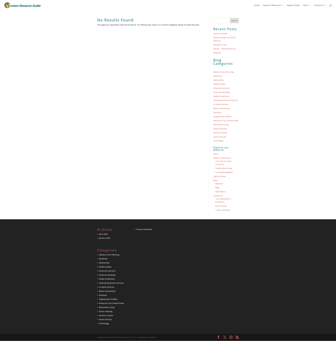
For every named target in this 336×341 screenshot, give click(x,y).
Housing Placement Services (225, 100)
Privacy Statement (144, 229)
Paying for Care (220, 44)
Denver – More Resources (224, 48)
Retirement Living (221, 124)
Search (234, 20)
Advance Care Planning (223, 72)
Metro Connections (221, 108)
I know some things (223, 168)
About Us (219, 183)
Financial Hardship (221, 92)
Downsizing (218, 80)
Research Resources (272, 5)
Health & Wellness (221, 96)
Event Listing (220, 206)
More (305, 5)
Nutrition (217, 112)
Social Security (219, 137)
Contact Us (319, 5)
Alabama (217, 53)
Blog (217, 187)
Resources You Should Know (225, 120)
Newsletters (220, 191)
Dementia (217, 76)
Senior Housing (220, 128)
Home (257, 5)
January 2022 (104, 238)
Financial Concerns (221, 88)
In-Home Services (221, 104)
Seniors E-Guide (220, 33)
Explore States (293, 5)
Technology (218, 140)
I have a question (222, 210)
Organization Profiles (222, 116)
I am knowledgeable (224, 172)
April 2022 (103, 234)
